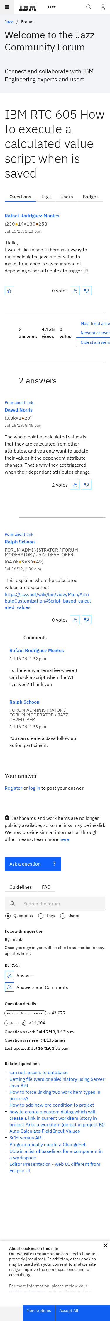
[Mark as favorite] (9, 290)
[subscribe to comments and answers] (9, 987)
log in (34, 788)
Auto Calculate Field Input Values (44, 1131)
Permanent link (19, 402)
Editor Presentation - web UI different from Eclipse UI (54, 1167)
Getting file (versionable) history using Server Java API (56, 1082)
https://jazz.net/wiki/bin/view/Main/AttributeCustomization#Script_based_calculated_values (48, 600)
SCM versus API (26, 1138)
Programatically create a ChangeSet (47, 1144)
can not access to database (38, 1072)
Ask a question (24, 864)
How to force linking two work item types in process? (54, 1095)
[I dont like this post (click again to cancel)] (86, 290)
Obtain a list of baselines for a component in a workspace (56, 1154)
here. (65, 839)
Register (13, 788)
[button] (106, 1245)
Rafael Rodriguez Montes (32, 216)
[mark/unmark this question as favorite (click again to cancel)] (9, 290)
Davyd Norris (19, 410)
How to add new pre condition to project (51, 1105)
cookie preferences (27, 1291)
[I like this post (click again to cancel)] (74, 290)
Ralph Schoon (20, 542)
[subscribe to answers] (9, 975)
